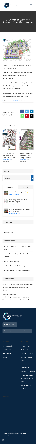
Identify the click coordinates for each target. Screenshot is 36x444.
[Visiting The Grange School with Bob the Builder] (6, 210)
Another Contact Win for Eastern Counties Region (9, 155)
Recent (25, 187)
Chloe (5, 101)
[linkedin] (3, 440)
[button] (4, 146)
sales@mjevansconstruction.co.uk (18, 297)
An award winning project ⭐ (18, 192)
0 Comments (7, 160)
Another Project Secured (11, 261)
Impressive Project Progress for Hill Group (17, 270)
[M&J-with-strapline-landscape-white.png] (12, 2)
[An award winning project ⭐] (6, 192)
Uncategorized (22, 101)
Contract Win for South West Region (15, 266)
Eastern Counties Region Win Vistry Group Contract (26, 155)
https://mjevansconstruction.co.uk (17, 300)
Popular (10, 187)
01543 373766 (11, 294)
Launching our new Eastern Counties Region (18, 201)
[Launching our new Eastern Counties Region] (6, 200)
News (5, 228)
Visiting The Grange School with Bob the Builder (19, 210)
